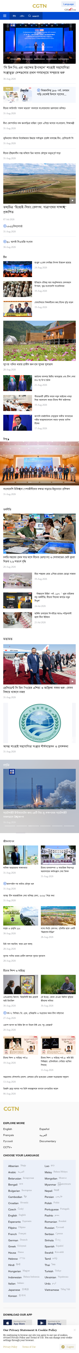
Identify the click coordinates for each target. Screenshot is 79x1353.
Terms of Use (29, 1347)
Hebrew (16, 1258)
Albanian (17, 1166)
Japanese (18, 1289)
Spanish (54, 1246)
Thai (50, 1265)
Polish (52, 1203)
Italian (16, 1283)
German (17, 1240)
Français (8, 1135)
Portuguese (57, 1209)
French (17, 1234)
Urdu (50, 1283)
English (7, 1129)
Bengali (15, 1184)
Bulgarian (20, 1190)
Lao (50, 1166)
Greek (17, 1246)
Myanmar (58, 1184)
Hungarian (19, 1271)
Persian (54, 1196)
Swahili (54, 1252)
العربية (43, 1135)
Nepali (52, 1190)
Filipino (17, 1227)
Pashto (52, 1215)
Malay (56, 1172)
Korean (17, 1295)
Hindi (14, 1265)
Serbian (54, 1234)
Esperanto (19, 1221)
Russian (54, 1227)
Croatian (18, 1203)
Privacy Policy (10, 1347)
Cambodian (17, 1196)
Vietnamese (57, 1289)
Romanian (55, 1221)
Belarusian (21, 1178)
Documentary (48, 1141)
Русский (8, 1141)
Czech (16, 1209)
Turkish (53, 1271)
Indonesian (23, 1277)
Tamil (51, 1258)
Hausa (16, 1252)
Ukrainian (56, 1277)
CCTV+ (7, 1147)
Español (44, 1129)
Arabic (16, 1172)
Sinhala (53, 1240)
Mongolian (56, 1178)
